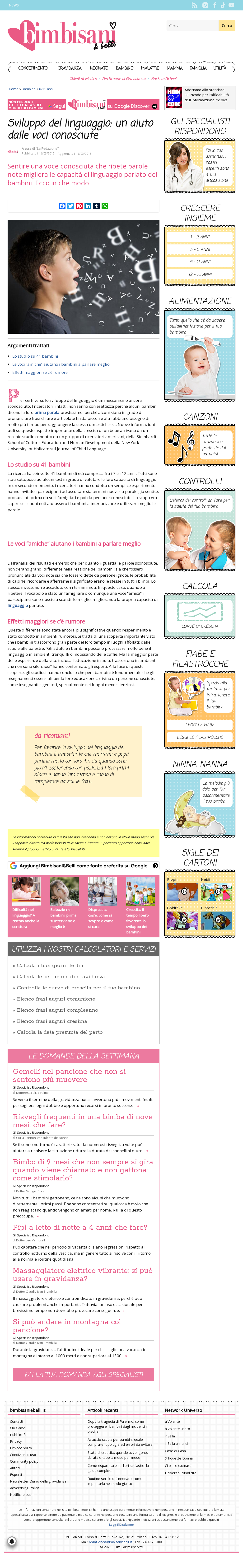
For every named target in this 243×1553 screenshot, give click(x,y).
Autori (15, 1467)
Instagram (205, 5)
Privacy (16, 1441)
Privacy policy (21, 1447)
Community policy (24, 1461)
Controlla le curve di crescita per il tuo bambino (78, 988)
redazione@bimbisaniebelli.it (110, 1542)
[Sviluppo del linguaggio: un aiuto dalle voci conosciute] (83, 277)
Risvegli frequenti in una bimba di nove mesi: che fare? (83, 1121)
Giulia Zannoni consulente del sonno (42, 1138)
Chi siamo (17, 1428)
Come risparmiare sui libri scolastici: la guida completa (118, 1468)
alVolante (172, 1421)
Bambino (125, 68)
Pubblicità (18, 1434)
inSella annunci (176, 1443)
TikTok (223, 5)
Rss (194, 5)
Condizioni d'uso (23, 1454)
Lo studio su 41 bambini (35, 356)
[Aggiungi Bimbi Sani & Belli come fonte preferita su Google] (83, 865)
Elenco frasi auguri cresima (52, 1021)
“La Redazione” (47, 148)
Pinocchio (209, 907)
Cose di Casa (175, 1450)
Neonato (99, 68)
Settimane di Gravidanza (123, 79)
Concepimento (33, 68)
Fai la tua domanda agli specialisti (83, 1375)
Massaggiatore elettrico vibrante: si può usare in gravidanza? (83, 1275)
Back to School (163, 79)
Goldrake (175, 907)
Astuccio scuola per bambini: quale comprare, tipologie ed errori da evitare (120, 1442)
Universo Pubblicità (180, 1472)
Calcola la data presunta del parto (60, 1032)
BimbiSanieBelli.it (62, 36)
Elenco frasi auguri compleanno (57, 1010)
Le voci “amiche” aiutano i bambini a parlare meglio (61, 364)
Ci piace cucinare (178, 1465)
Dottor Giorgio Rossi (30, 1191)
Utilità (220, 68)
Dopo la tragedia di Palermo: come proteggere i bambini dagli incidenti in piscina (118, 1426)
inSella (170, 1436)
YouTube (231, 5)
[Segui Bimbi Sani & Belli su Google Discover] (83, 104)
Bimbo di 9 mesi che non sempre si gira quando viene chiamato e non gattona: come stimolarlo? (83, 1170)
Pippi (171, 879)
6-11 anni (46, 89)
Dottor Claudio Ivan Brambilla (36, 1291)
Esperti (16, 1474)
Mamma (175, 68)
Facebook (214, 5)
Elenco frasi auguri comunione (56, 999)
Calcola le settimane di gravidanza (61, 976)
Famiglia (198, 68)
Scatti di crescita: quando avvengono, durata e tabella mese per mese (118, 1455)
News (14, 5)
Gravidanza (70, 68)
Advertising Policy (24, 1487)
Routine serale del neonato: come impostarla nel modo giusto (115, 1481)
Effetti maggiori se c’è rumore (40, 372)
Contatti (16, 1421)
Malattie (150, 68)
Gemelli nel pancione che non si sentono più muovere (69, 1076)
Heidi (205, 879)
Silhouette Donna (179, 1458)
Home (13, 89)
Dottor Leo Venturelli (31, 1240)
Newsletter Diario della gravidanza (38, 1481)
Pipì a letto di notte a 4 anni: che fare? (80, 1227)
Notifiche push (21, 1494)
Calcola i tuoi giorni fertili (50, 965)
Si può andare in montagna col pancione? (67, 1326)
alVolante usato (177, 1428)
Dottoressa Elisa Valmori (33, 1092)
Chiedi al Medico (83, 79)
